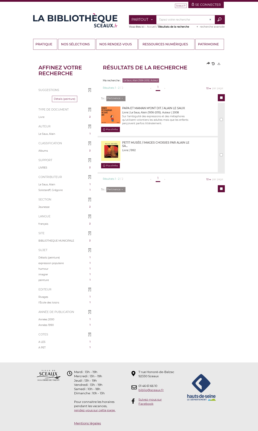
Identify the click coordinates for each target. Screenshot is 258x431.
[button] (64, 99)
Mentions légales (87, 423)
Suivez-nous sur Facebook (150, 402)
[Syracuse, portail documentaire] (75, 20)
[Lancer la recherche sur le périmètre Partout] (220, 19)
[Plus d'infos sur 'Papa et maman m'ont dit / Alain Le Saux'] (110, 115)
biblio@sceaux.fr (151, 390)
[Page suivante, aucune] (165, 88)
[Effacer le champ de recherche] (210, 19)
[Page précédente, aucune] (151, 88)
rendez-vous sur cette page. (94, 410)
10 (207, 88)
